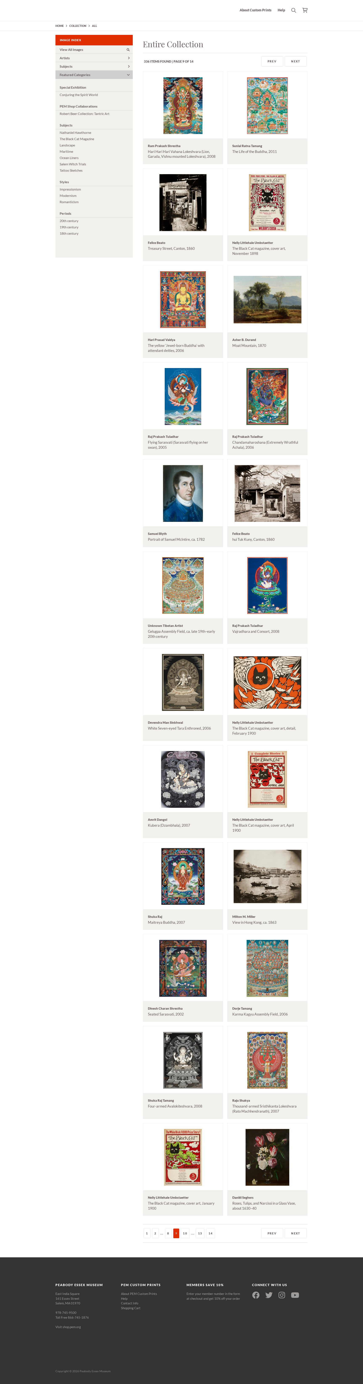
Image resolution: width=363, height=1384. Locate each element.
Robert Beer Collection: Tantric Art (84, 114)
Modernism (68, 195)
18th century (69, 233)
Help (281, 10)
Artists (65, 58)
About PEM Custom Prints (139, 1294)
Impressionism (70, 189)
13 (200, 1233)
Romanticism (69, 202)
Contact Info (129, 1303)
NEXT (295, 61)
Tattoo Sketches (71, 170)
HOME (59, 26)
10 (185, 1233)
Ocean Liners (69, 158)
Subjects (66, 66)
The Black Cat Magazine (77, 139)
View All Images (71, 49)
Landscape (67, 145)
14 (211, 1233)
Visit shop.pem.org (68, 1327)
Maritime (66, 151)
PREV (272, 61)
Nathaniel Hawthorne (75, 132)
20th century (69, 221)
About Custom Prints (255, 10)
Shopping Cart (131, 1308)
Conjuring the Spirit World (79, 95)
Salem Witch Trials (73, 164)
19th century (69, 227)
